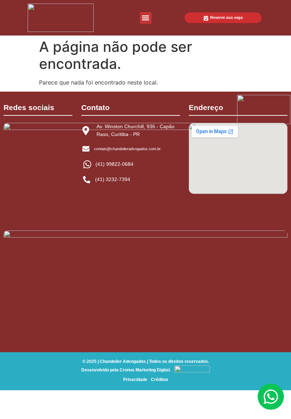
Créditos (159, 379)
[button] (146, 18)
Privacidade (135, 379)
